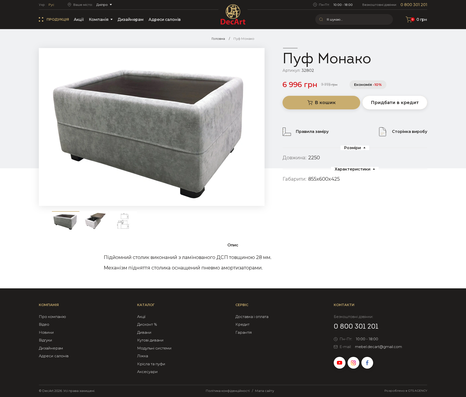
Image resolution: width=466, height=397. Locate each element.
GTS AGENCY (417, 390)
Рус (51, 5)
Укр (42, 5)
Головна (218, 39)
